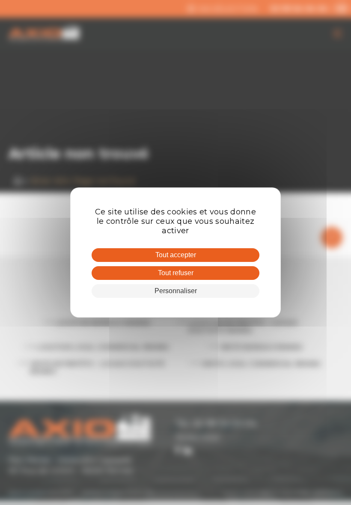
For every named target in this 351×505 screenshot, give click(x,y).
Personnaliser (176, 290)
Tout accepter (175, 254)
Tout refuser (175, 272)
